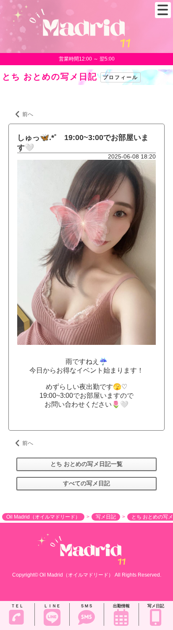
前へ (27, 114)
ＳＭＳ (86, 606)
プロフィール (120, 77)
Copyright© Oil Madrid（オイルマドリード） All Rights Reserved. (86, 575)
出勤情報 (121, 606)
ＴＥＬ (17, 606)
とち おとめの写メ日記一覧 (86, 464)
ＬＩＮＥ (52, 606)
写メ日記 (155, 606)
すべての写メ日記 (86, 483)
